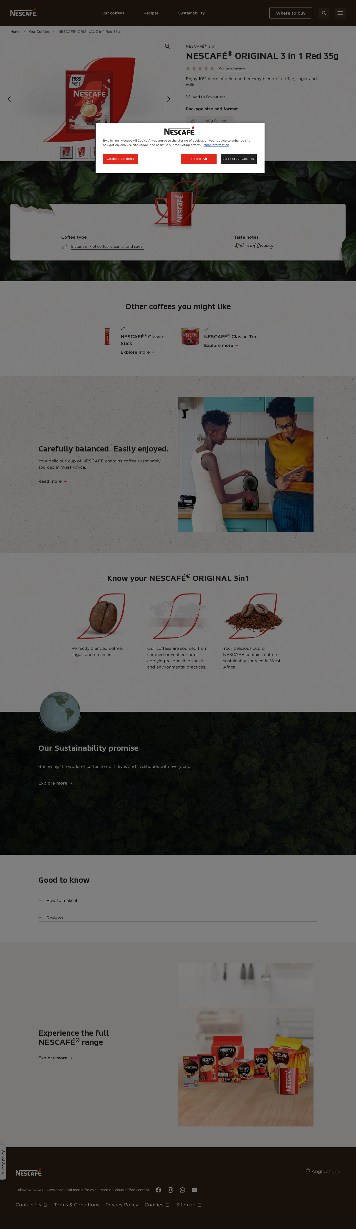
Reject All (199, 159)
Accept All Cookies (238, 159)
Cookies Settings (120, 159)
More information (216, 145)
